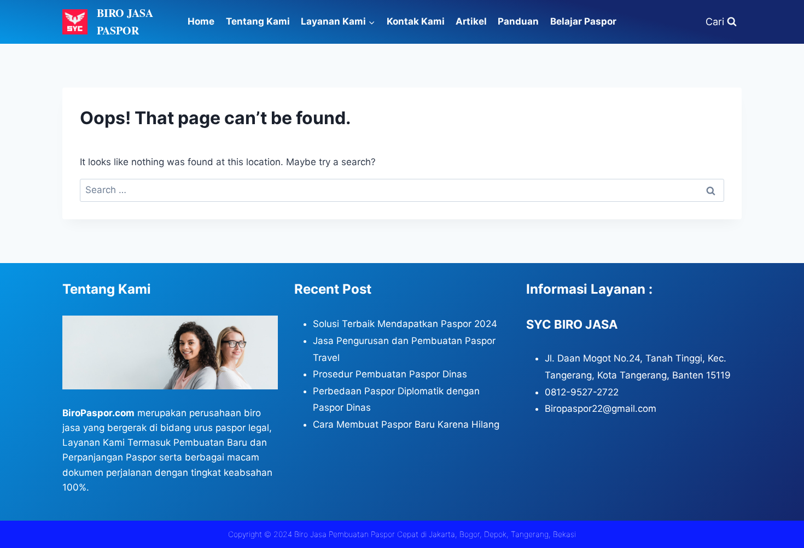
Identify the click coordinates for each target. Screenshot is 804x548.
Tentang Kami (258, 21)
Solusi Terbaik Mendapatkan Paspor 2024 (405, 323)
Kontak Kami (416, 21)
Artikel (471, 21)
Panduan (518, 21)
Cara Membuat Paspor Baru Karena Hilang (406, 424)
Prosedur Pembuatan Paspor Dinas (390, 374)
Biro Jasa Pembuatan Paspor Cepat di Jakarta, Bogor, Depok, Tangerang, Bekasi (435, 534)
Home (201, 21)
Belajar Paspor (583, 21)
